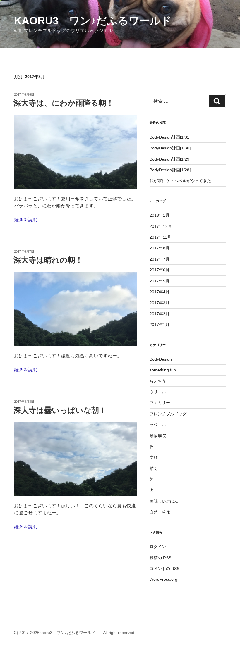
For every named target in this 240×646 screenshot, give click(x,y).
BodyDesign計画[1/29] (170, 159)
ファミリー (160, 402)
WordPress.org (163, 579)
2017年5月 (159, 281)
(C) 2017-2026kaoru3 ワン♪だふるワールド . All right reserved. (74, 632)
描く (154, 468)
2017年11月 (160, 237)
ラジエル (158, 424)
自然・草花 (160, 512)
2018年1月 (159, 215)
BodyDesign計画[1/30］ (171, 148)
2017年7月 (159, 259)
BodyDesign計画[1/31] (170, 137)
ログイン (158, 546)
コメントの (164, 568)
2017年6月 (159, 270)
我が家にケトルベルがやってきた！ (182, 180)
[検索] (217, 101)
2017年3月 (159, 302)
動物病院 (158, 435)
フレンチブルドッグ (168, 413)
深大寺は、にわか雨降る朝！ (63, 103)
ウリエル (158, 392)
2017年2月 (159, 313)
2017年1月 (159, 324)
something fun (163, 370)
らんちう (158, 381)
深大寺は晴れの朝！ (48, 260)
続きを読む (25, 219)
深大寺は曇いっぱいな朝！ (60, 410)
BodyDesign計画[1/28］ (171, 170)
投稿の (160, 557)
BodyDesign (161, 359)
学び (154, 457)
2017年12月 (161, 226)
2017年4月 (159, 292)
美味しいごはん (164, 501)
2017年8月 (159, 248)
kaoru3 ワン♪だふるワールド (98, 21)
